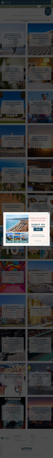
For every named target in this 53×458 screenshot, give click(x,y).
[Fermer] (48, 213)
